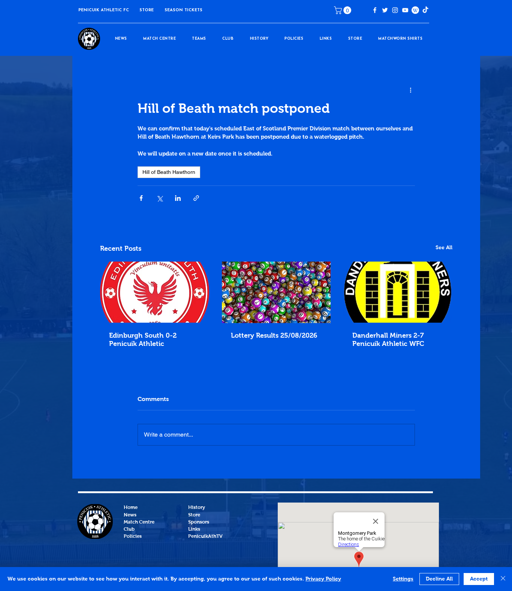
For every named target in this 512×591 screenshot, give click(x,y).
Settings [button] (403, 579)
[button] (146, 10)
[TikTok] (425, 10)
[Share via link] (196, 198)
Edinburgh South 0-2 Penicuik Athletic (143, 339)
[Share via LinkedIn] (177, 198)
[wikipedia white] (415, 10)
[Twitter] (385, 10)
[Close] (503, 579)
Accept (479, 579)
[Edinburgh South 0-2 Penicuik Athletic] (154, 292)
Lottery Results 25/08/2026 (274, 335)
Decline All (439, 579)
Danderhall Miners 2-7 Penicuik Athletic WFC (388, 339)
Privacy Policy (323, 579)
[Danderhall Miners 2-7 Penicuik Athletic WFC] (397, 292)
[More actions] (410, 90)
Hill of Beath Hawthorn (168, 172)
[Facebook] (375, 10)
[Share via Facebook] (141, 198)
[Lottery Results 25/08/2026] (276, 292)
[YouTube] (405, 10)
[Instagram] (395, 10)
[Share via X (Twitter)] (159, 198)
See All (444, 247)
